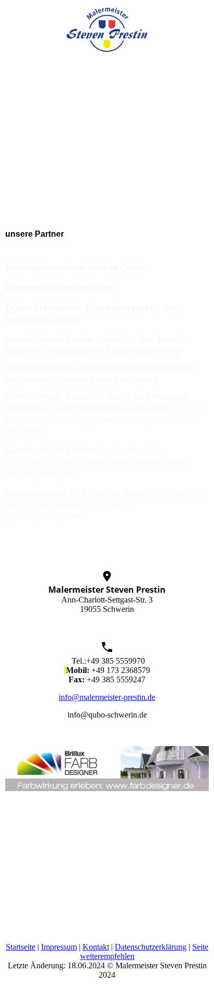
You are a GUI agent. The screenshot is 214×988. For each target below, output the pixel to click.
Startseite (20, 946)
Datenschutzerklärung (150, 946)
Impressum (59, 946)
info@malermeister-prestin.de (107, 697)
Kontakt (96, 946)
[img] (107, 26)
